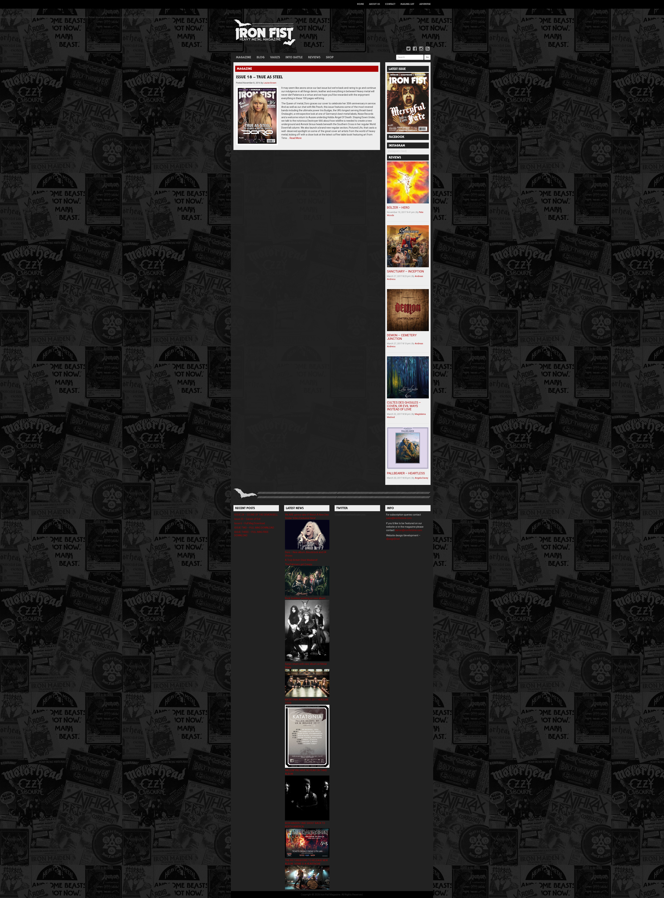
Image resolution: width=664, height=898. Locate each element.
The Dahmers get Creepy (298, 564)
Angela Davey (421, 478)
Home (360, 4)
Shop (330, 57)
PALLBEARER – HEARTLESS (406, 473)
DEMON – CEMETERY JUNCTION (402, 336)
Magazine (243, 57)
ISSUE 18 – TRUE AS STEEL (259, 77)
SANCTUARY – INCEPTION (405, 271)
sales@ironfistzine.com (399, 518)
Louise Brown (270, 83)
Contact (390, 4)
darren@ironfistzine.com (408, 530)
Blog (261, 57)
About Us (374, 4)
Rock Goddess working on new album (305, 598)
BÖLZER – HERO (398, 207)
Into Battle (294, 57)
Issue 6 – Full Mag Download (249, 523)
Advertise (425, 4)
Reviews (314, 57)
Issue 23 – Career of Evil (247, 519)
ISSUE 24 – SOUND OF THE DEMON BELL (256, 514)
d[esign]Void (393, 538)
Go (427, 57)
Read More (296, 138)
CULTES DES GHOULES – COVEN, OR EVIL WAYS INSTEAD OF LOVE (404, 406)
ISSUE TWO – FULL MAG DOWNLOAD (254, 527)
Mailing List (407, 4)
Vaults (275, 57)
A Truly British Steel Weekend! (301, 560)
